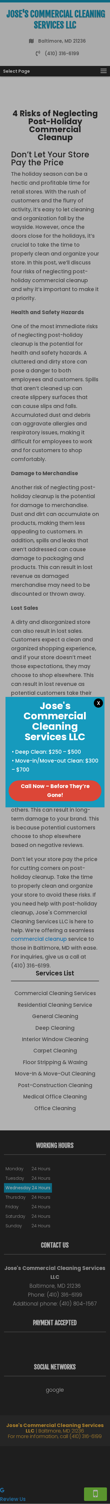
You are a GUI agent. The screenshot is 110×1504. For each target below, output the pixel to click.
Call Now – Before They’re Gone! (55, 791)
